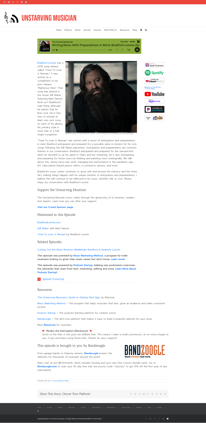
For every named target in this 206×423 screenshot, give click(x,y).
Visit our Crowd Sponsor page (55, 207)
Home (39, 407)
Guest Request (111, 407)
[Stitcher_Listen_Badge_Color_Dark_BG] (154, 116)
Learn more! (118, 259)
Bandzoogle (44, 319)
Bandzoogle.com (47, 366)
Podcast (66, 381)
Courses (159, 407)
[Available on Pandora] (154, 107)
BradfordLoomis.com (49, 222)
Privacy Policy (126, 407)
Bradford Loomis (46, 63)
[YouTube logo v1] (154, 93)
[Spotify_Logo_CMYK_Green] (154, 71)
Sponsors (139, 407)
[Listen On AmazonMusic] (154, 99)
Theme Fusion (97, 419)
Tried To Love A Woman (51, 234)
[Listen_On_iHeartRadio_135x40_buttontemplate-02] (154, 79)
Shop (149, 407)
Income (54, 381)
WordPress (89, 419)
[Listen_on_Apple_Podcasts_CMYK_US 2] (154, 63)
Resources (50, 325)
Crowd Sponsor (96, 407)
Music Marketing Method (88, 255)
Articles (49, 407)
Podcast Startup (83, 265)
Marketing (60, 381)
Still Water (43, 228)
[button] (146, 29)
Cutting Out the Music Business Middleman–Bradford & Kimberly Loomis (78, 249)
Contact (83, 407)
